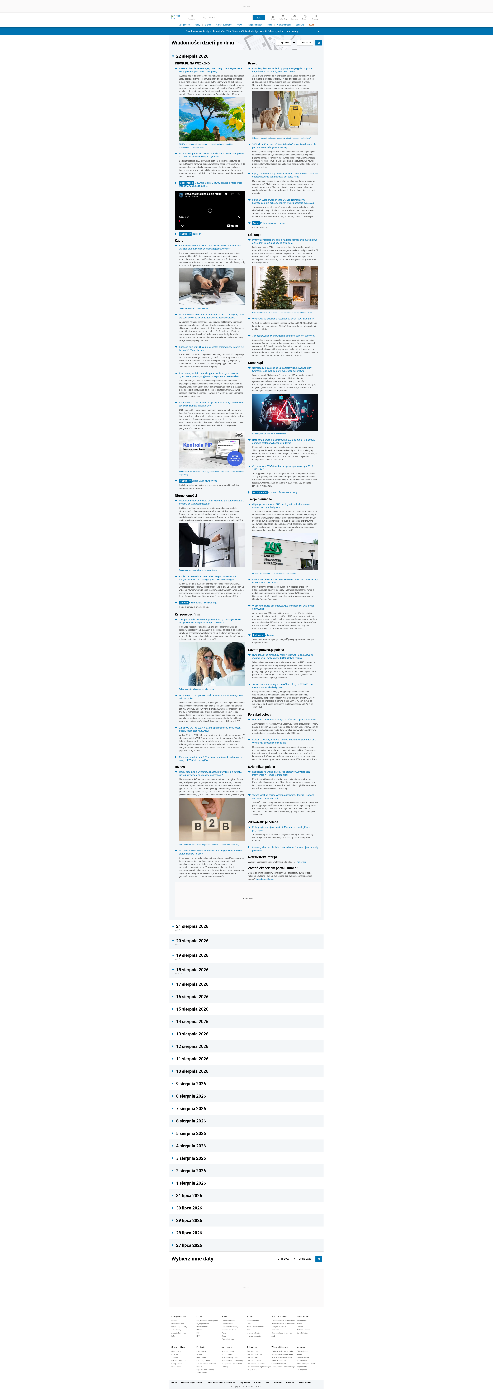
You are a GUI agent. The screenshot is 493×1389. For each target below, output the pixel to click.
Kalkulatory (251, 1347)
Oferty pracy (302, 1370)
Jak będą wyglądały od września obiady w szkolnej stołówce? (283, 335)
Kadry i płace (176, 1363)
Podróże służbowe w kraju (282, 1351)
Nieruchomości (284, 25)
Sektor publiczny (223, 25)
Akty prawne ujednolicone (231, 1363)
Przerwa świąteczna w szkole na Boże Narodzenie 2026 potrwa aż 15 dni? (282, 312)
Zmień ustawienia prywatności (220, 1382)
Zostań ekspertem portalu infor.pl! (273, 868)
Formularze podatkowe (306, 1363)
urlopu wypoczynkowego (204, 481)
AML (273, 1336)
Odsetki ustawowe (279, 1363)
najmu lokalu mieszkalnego (203, 602)
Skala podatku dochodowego (283, 1367)
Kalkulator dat (252, 1351)
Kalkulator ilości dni (254, 1354)
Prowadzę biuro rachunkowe (283, 1324)
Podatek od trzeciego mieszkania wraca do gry (198, 570)
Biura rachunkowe (280, 1316)
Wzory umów (302, 1360)
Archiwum (301, 1354)
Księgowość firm (187, 614)
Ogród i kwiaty (302, 1333)
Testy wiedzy (201, 1373)
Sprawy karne (227, 1324)
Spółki (248, 1324)
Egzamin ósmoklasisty (205, 1370)
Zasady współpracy (265, 879)
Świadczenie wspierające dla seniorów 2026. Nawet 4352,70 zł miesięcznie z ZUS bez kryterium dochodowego (242, 31)
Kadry (197, 25)
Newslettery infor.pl (262, 857)
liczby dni (197, 234)
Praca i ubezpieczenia (255, 1327)
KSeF (312, 25)
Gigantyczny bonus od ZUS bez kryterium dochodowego (275, 573)
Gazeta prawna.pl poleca (266, 650)
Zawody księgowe (178, 1333)
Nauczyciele (201, 1357)
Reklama (290, 1382)
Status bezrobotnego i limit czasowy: (194, 308)
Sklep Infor (225, 1336)
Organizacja (176, 1351)
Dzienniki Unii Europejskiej (232, 1360)
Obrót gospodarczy (179, 1327)
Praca (223, 1333)
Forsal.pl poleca (259, 714)
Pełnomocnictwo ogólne (272, 223)
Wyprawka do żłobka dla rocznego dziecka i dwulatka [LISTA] (283, 318)
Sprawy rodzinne (228, 1321)
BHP (198, 1333)
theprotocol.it (302, 1367)
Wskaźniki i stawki (280, 1347)
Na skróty (301, 1347)
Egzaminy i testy (203, 1360)
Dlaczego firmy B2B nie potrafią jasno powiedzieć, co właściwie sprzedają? (209, 844)
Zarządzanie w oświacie (206, 1363)
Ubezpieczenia (202, 1327)
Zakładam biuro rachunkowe (283, 1321)
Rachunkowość (177, 1324)
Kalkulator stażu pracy (255, 1363)
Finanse (300, 1327)
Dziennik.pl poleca (261, 766)
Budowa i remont (303, 1330)
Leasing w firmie (253, 1333)
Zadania (174, 1357)
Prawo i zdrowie (227, 1339)
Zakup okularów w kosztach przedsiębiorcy (196, 689)
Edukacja (300, 25)
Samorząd (255, 362)
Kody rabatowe (303, 1357)
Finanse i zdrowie (253, 1336)
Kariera (257, 1382)
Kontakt (278, 1382)
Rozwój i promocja (178, 1360)
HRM (198, 1336)
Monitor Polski (227, 1354)
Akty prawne (227, 1347)
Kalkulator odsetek (254, 1360)
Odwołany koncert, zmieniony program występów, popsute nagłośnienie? (281, 138)
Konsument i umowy (229, 1327)
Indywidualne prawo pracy (207, 1321)
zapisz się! (301, 862)
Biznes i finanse (252, 1321)
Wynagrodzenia (202, 1324)
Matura (199, 1367)
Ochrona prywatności (191, 1382)
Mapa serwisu (305, 1382)
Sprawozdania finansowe (282, 1333)
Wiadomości (301, 1321)
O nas (174, 1382)
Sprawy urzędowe (228, 1330)
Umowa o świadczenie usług (282, 492)
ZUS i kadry (176, 1330)
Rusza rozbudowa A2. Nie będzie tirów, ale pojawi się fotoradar (284, 719)
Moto (269, 25)
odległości (270, 635)
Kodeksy (224, 1367)
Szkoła (199, 1354)
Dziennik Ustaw (227, 1351)
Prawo (239, 25)
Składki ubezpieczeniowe (282, 1357)
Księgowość (184, 25)
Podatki (174, 1321)
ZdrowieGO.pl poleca (263, 822)
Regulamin (245, 1382)
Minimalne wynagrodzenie (282, 1354)
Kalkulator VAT (252, 1357)
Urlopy (199, 1330)
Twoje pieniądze (254, 25)
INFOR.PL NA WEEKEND (192, 63)
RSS (267, 1382)
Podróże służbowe (279, 1360)
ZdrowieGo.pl (302, 1351)
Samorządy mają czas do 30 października (269, 434)
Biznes (208, 25)
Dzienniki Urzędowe (229, 1357)
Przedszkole (201, 1351)
